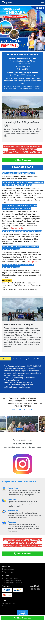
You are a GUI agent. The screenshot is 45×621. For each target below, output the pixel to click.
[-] (31, 589)
